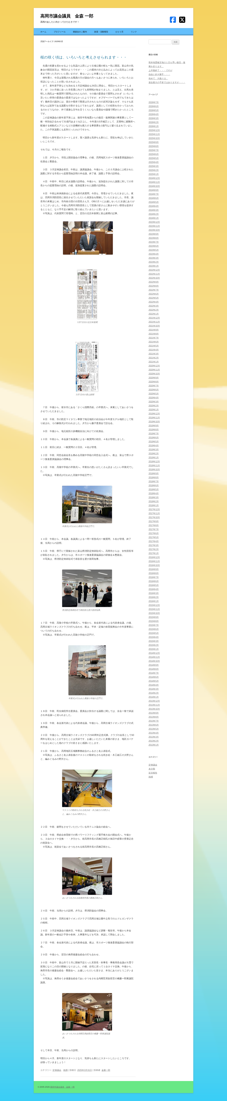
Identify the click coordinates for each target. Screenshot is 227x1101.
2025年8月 (154, 146)
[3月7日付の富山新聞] (87, 390)
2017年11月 (154, 513)
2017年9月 (154, 521)
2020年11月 (154, 369)
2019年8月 (154, 429)
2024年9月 (154, 190)
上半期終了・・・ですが (160, 70)
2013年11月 (154, 705)
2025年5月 (154, 158)
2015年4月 (154, 637)
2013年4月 (154, 733)
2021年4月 (154, 350)
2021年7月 (154, 338)
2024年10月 (154, 186)
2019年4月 (154, 445)
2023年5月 (154, 250)
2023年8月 (154, 238)
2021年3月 (154, 354)
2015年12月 (154, 605)
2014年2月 (154, 693)
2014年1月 (154, 697)
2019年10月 (154, 421)
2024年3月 (154, 210)
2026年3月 (154, 118)
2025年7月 (154, 150)
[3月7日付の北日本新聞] (87, 318)
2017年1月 (154, 553)
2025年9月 (154, 142)
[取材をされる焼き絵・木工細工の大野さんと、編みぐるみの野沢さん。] (87, 806)
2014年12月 (154, 653)
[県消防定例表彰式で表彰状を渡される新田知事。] (87, 606)
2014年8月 (154, 669)
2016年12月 (154, 557)
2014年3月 (154, 689)
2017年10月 (154, 517)
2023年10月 (154, 230)
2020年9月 (154, 377)
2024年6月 (154, 198)
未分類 (152, 769)
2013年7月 (154, 721)
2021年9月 (154, 330)
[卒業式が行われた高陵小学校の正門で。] (87, 694)
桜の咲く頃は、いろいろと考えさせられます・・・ (83, 57)
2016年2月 (154, 597)
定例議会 (57, 1070)
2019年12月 (154, 413)
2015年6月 (154, 629)
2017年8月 (154, 525)
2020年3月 (154, 401)
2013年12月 (154, 701)
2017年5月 (154, 537)
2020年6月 (154, 389)
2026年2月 (154, 122)
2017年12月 (154, 509)
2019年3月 (154, 449)
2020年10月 (154, 373)
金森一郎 (106, 1070)
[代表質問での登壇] (88, 238)
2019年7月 (154, 433)
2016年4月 (154, 589)
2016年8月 (154, 573)
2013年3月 (154, 737)
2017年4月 (154, 541)
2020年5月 (154, 393)
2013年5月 (154, 729)
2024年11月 (154, 182)
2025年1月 (154, 174)
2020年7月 (154, 385)
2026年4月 (154, 114)
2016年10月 (154, 565)
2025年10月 (154, 138)
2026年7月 (154, 102)
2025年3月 (154, 166)
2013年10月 (154, 709)
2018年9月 (154, 473)
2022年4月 (154, 302)
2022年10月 (154, 278)
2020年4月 (154, 397)
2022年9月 (154, 282)
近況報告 (153, 773)
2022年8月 (154, 286)
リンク (134, 32)
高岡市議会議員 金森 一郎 (66, 15)
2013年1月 (154, 745)
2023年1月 (154, 266)
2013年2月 (154, 741)
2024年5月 (154, 202)
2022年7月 (154, 290)
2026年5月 (154, 110)
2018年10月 (154, 469)
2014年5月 (154, 681)
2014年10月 (154, 661)
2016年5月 (154, 585)
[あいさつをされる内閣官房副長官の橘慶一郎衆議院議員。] (87, 1029)
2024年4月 (154, 206)
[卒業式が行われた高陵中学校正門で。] (87, 522)
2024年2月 (154, 214)
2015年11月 (154, 609)
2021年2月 (154, 358)
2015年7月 (154, 625)
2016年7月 (154, 577)
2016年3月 (154, 593)
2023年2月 (154, 262)
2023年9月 (154, 234)
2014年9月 (154, 665)
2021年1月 (154, 362)
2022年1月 (154, 314)
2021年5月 (154, 346)
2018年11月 (154, 465)
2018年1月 (154, 505)
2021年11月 (154, 322)
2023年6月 (154, 246)
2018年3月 (154, 497)
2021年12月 (154, 318)
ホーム (43, 32)
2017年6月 (154, 533)
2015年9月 (154, 617)
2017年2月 (154, 549)
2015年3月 (154, 641)
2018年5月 (154, 489)
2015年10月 (154, 613)
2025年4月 (154, 162)
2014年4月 (154, 685)
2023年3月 (154, 258)
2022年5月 (154, 298)
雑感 (65, 1070)
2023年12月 (154, 222)
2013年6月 (154, 725)
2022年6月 (154, 294)
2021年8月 (154, 334)
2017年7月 (154, 529)
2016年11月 (154, 561)
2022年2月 (154, 310)
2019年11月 (154, 417)
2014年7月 (154, 673)
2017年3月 (154, 545)
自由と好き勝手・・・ (159, 74)
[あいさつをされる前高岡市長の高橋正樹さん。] (87, 894)
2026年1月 (154, 126)
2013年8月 (154, 717)
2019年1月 (154, 457)
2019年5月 (154, 441)
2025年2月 (154, 170)
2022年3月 (154, 306)
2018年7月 (154, 481)
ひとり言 (119, 32)
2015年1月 (154, 649)
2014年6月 (154, 677)
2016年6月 (154, 581)
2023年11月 (154, 226)
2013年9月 (154, 713)
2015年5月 (154, 633)
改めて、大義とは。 (158, 78)
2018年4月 (154, 493)
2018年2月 (154, 501)
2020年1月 (154, 409)
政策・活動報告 (101, 32)
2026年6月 (154, 106)
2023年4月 (154, 254)
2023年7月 (154, 242)
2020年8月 (154, 381)
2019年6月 (154, 437)
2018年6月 (154, 485)
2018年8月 (154, 477)
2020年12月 (154, 366)
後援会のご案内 (80, 32)
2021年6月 (154, 342)
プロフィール (60, 32)
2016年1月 (154, 601)
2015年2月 (154, 645)
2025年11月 (154, 134)
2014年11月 (154, 657)
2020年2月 (154, 405)
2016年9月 (154, 569)
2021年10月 (154, 326)
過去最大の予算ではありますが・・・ (167, 82)
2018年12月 (154, 461)
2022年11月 (154, 274)
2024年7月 (154, 194)
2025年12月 (154, 130)
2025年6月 (154, 154)
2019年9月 (154, 425)
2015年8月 (154, 621)
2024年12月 (154, 178)
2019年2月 (154, 453)
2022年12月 (154, 270)
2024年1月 (154, 218)
